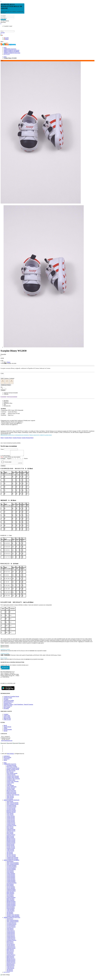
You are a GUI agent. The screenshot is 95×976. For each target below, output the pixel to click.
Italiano (7, 39)
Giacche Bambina (11, 886)
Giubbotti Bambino (11, 890)
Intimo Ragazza (10, 949)
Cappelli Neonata (11, 817)
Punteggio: (3, 458)
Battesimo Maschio (11, 812)
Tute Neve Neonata (11, 854)
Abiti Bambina (10, 861)
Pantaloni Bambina (11, 904)
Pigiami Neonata (10, 844)
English (7, 37)
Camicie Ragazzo (11, 930)
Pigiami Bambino (11, 908)
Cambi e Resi (7, 715)
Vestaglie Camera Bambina (13, 914)
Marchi (5, 725)
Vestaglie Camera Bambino (13, 916)
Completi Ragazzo (11, 938)
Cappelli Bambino (11, 876)
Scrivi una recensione (12, 396)
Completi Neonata (11, 822)
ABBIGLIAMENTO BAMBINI (11, 860)
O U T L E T (7, 972)
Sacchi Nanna (10, 798)
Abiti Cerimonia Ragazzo (12, 921)
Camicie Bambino (11, 873)
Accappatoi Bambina (11, 865)
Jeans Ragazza (10, 952)
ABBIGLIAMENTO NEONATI (11, 800)
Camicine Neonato (11, 774)
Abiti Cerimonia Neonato (12, 804)
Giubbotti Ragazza (11, 946)
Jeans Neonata (10, 832)
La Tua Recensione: (5, 455)
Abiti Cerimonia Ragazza (12, 920)
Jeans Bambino (10, 896)
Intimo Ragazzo (10, 950)
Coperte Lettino (10, 782)
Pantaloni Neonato (11, 842)
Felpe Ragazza (10, 941)
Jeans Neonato (10, 833)
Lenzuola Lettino (11, 789)
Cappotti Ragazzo (11, 936)
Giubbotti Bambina (11, 889)
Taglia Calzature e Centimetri (7, 378)
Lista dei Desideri (8, 729)
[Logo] (1, 669)
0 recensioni (3, 396)
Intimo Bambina (10, 892)
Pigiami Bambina (11, 906)
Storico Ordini (7, 717)
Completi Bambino (11, 881)
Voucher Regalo (7, 726)
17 (7, 381)
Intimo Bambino (10, 893)
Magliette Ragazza (11, 958)
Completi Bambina (11, 880)
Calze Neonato (10, 814)
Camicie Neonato (11, 816)
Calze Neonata (10, 813)
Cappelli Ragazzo (11, 933)
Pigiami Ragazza (10, 964)
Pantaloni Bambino (11, 905)
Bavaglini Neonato (11, 770)
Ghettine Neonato (11, 788)
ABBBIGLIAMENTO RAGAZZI (12, 917)
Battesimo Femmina (11, 810)
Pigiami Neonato (10, 845)
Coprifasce (9, 784)
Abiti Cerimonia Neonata (12, 802)
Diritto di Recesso (8, 705)
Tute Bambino (10, 913)
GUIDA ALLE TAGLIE (5, 385)
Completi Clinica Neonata (13, 776)
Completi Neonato (11, 824)
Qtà (1, 387)
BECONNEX (10, 753)
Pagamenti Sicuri (8, 703)
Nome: (2, 449)
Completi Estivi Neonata (12, 858)
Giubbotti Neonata (11, 829)
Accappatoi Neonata (11, 805)
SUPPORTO (7, 756)
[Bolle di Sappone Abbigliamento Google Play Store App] (8, 690)
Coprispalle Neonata (11, 825)
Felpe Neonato (10, 828)
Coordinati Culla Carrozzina (13, 778)
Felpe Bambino (10, 885)
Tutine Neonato (10, 797)
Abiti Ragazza (10, 918)
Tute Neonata (10, 852)
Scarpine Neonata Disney (28, 437)
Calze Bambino (10, 872)
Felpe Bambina (10, 884)
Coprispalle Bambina (11, 882)
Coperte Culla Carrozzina (12, 781)
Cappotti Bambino (11, 878)
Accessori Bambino (11, 869)
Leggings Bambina (11, 897)
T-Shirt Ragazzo (10, 968)
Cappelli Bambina (11, 874)
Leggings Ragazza (11, 954)
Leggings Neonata (11, 834)
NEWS (5, 760)
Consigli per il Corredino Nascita (11, 696)
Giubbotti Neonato (11, 830)
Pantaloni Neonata (11, 841)
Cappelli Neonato (11, 818)
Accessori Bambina (11, 868)
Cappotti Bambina (11, 877)
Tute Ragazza (10, 969)
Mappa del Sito (7, 718)
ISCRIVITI (3, 19)
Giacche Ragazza (11, 944)
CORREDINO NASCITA (10, 764)
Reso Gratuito (7, 707)
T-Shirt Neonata (10, 849)
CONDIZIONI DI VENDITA (22, 435)
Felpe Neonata (10, 826)
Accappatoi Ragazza (11, 922)
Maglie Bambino (10, 900)
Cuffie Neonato (10, 785)
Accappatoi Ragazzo (11, 924)
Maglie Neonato (10, 837)
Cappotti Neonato (11, 821)
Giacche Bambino (11, 888)
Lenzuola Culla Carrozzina (13, 794)
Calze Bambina (10, 870)
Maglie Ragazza (10, 956)
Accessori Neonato (11, 809)
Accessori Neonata (11, 808)
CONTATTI (6, 758)
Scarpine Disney (8, 437)
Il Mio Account (7, 719)
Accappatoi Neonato (11, 765)
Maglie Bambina (10, 898)
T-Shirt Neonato (10, 850)
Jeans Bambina (10, 894)
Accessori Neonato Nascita (13, 768)
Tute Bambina (10, 912)
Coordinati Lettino (11, 780)
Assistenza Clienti (8, 697)
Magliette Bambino (11, 902)
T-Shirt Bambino (10, 910)
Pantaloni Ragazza (11, 961)
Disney (8, 362)
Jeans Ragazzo (10, 953)
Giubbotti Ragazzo (11, 948)
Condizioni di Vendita (9, 700)
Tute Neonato (10, 853)
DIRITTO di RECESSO (46, 435)
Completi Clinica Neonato (13, 777)
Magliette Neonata (11, 838)
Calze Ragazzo (10, 929)
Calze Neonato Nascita (12, 773)
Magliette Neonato (11, 840)
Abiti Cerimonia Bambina (13, 862)
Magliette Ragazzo (11, 960)
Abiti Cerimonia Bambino (13, 864)
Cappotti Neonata (11, 820)
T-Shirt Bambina (10, 909)
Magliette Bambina (11, 901)
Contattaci (6, 714)
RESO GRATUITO (34, 435)
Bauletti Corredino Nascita (13, 769)
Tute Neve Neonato (11, 856)
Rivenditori (6, 708)
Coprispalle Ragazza (11, 940)
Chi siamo (6, 699)
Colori (2, 373)
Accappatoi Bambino (11, 866)
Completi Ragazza (11, 937)
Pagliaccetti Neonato (11, 793)
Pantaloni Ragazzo (11, 962)
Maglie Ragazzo (10, 957)
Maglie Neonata (10, 836)
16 (2, 381)
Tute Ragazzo (10, 970)
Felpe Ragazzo (10, 942)
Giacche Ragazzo (11, 945)
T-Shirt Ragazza (10, 966)
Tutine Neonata (10, 796)
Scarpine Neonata (17, 437)
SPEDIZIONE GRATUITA (7, 435)
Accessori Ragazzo (11, 926)
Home (5, 56)
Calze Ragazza (10, 928)
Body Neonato (10, 772)
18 (11, 381)
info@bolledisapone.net (6, 740)
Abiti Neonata (10, 801)
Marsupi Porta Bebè (11, 790)
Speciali (5, 730)
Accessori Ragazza (11, 925)
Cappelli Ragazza (11, 932)
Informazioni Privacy (8, 701)
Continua (3, 465)
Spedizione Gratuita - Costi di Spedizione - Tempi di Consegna (18, 704)
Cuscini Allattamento (11, 786)
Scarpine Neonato (11, 848)
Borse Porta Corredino (12, 766)
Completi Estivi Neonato (12, 857)
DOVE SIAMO (7, 757)
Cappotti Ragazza (11, 934)
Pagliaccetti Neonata (11, 792)
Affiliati (5, 728)
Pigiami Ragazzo (10, 965)
